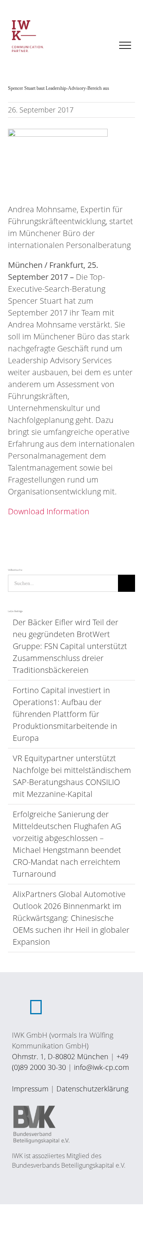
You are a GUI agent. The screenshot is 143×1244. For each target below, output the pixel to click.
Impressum (30, 1088)
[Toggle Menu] (125, 45)
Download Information (48, 511)
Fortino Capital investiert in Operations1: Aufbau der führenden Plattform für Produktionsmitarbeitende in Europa (65, 714)
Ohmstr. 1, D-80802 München (60, 1056)
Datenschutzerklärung (92, 1088)
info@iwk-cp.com (101, 1067)
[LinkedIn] (36, 1007)
